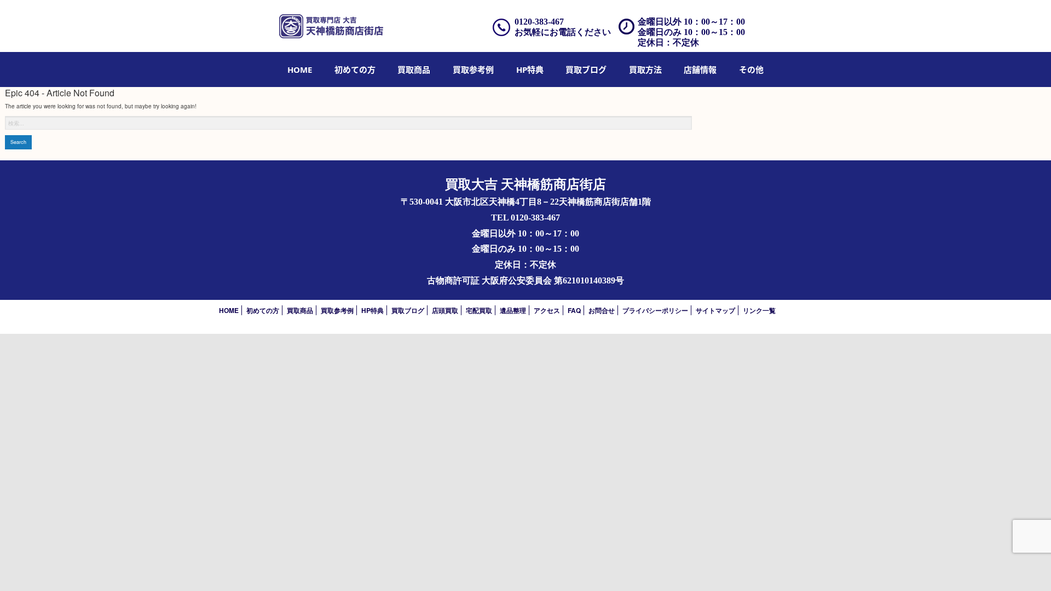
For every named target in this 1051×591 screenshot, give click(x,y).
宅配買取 (479, 310)
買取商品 (413, 69)
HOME (299, 69)
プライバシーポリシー (655, 310)
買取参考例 (473, 69)
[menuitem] (299, 69)
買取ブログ (586, 69)
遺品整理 (513, 310)
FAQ (574, 310)
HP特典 (530, 69)
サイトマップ (715, 310)
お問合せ (601, 310)
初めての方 (355, 69)
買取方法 (645, 69)
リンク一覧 (759, 310)
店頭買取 (445, 310)
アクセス (547, 310)
